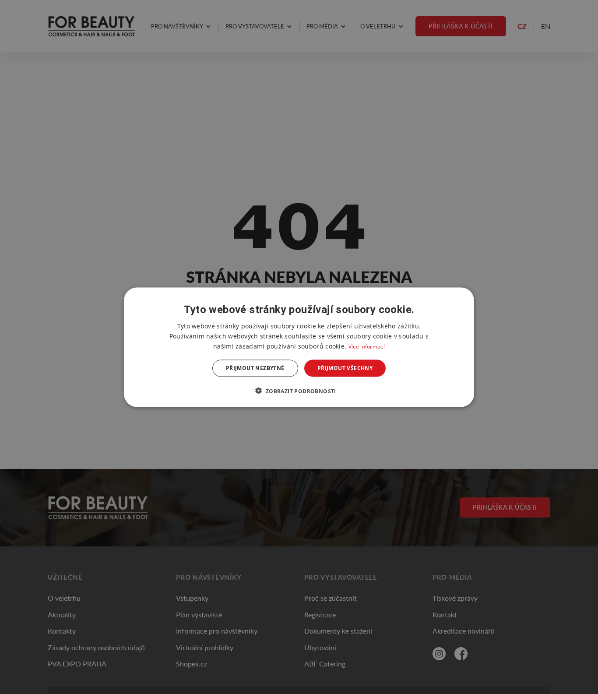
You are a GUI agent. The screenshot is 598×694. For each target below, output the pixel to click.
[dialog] (299, 347)
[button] (299, 390)
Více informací (366, 346)
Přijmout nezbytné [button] (255, 368)
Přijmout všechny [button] (345, 368)
